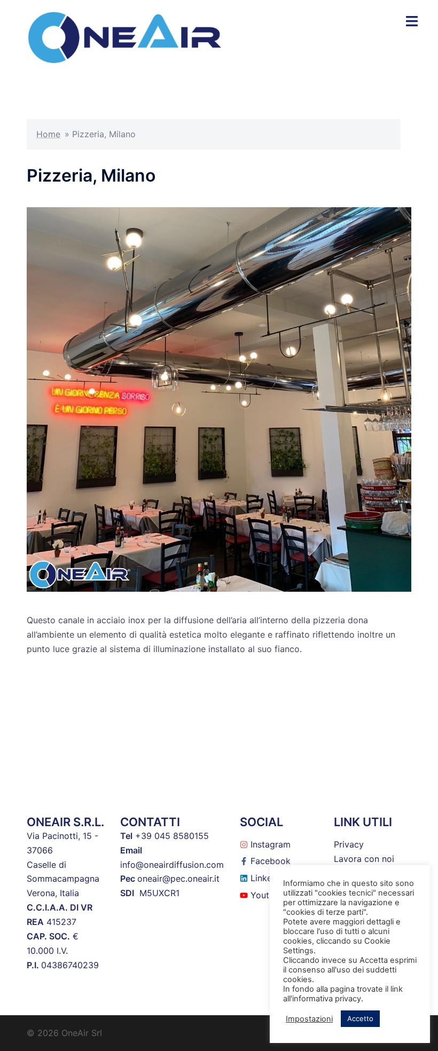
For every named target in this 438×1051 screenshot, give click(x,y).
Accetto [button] (360, 1018)
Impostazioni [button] (309, 1019)
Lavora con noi (364, 858)
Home (48, 134)
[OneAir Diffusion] (125, 36)
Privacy (349, 844)
